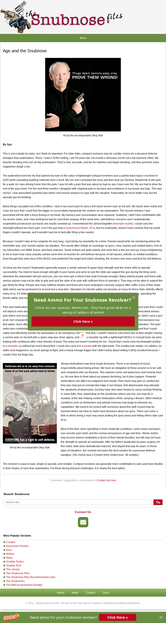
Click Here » (83, 321)
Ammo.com (80, 307)
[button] (82, 299)
